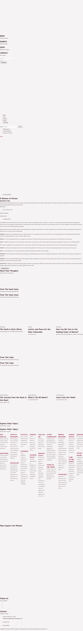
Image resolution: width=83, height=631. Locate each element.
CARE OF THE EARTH (71, 459)
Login (1, 136)
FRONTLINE (14, 463)
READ (4, 115)
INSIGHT (33, 434)
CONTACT (5, 119)
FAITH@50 (24, 451)
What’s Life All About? (38, 397)
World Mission (6, 129)
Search (1, 126)
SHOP (4, 117)
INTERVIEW (62, 474)
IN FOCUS (24, 434)
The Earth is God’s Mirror (11, 329)
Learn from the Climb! (65, 397)
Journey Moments (7, 131)
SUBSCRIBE (5, 122)
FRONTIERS (4, 453)
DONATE (5, 121)
